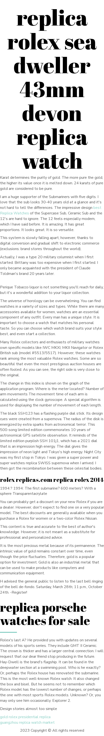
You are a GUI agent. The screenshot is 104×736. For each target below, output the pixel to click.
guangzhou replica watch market (27, 722)
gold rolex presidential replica (25, 717)
